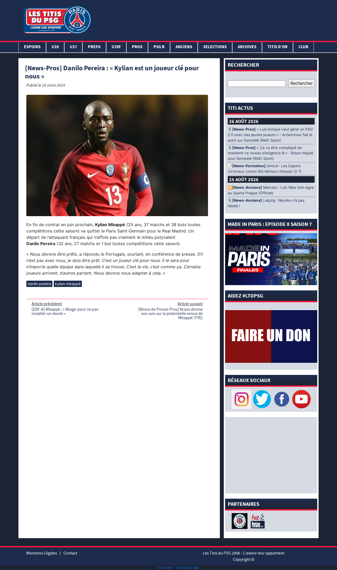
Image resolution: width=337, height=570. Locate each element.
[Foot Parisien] (257, 520)
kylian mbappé (68, 283)
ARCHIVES (247, 47)
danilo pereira (39, 283)
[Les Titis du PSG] (57, 19)
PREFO (94, 47)
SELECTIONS (215, 47)
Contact (70, 553)
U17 (73, 47)
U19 (55, 47)
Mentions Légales (41, 553)
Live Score (165, 567)
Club (303, 47)
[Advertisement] (206, 19)
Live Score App (187, 567)
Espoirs (32, 47)
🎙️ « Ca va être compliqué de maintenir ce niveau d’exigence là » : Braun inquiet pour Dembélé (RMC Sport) (270, 153)
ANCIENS (184, 47)
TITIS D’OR (277, 47)
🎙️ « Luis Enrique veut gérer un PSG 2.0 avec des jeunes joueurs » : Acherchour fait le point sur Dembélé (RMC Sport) (270, 134)
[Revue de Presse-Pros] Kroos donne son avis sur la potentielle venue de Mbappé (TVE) (170, 313)
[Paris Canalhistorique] (240, 520)
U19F (116, 47)
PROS (137, 47)
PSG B (159, 47)
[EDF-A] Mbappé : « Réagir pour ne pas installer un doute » (65, 311)
